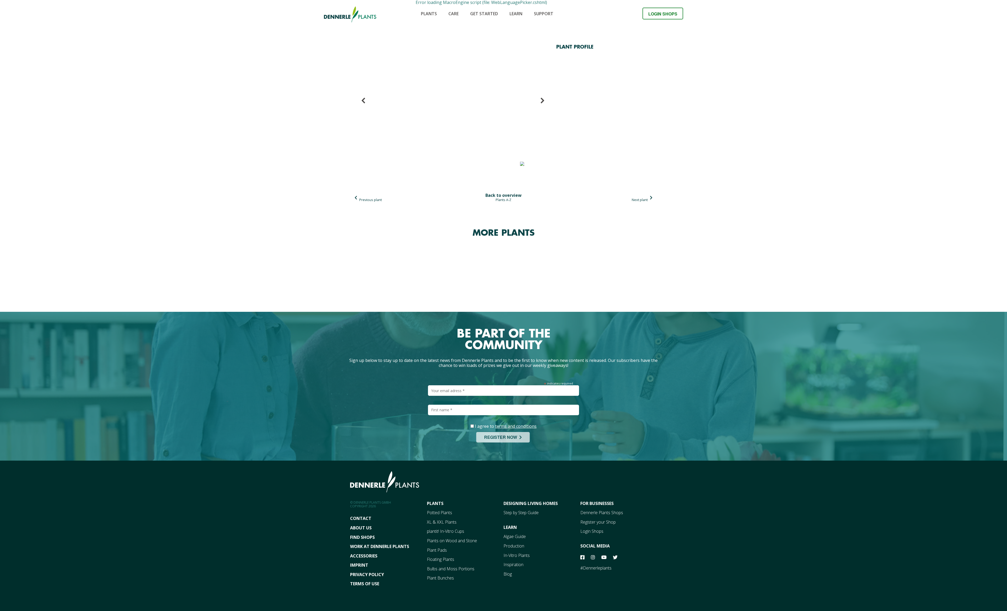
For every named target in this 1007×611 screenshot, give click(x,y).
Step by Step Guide (521, 512)
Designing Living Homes (531, 503)
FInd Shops (362, 537)
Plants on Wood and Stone (452, 541)
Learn (516, 14)
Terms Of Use (364, 584)
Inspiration (513, 564)
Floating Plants (440, 559)
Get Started (484, 14)
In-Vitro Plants (517, 555)
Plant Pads (437, 550)
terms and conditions (516, 426)
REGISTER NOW (501, 437)
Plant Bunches (440, 578)
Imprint (359, 565)
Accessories (363, 556)
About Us (361, 528)
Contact (360, 518)
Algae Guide (515, 536)
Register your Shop (598, 522)
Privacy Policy (367, 574)
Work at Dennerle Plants (379, 546)
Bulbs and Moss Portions (450, 569)
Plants (429, 14)
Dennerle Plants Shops (601, 512)
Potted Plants (439, 512)
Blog (508, 574)
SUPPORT (543, 14)
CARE (453, 14)
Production (514, 546)
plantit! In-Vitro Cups (445, 531)
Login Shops (662, 14)
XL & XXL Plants (442, 522)
